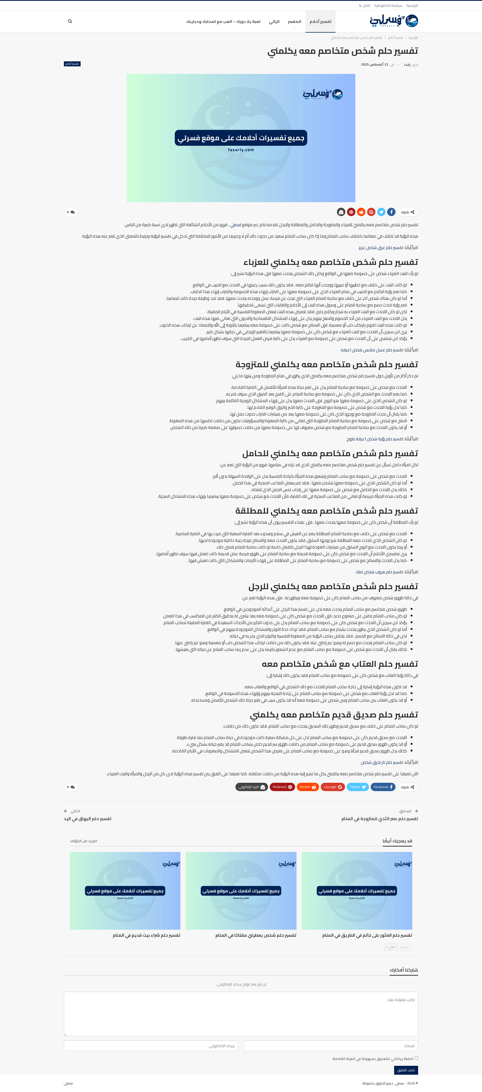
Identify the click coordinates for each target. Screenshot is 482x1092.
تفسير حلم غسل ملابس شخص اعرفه (372, 350)
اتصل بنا (364, 5)
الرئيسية (412, 5)
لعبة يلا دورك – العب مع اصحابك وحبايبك (223, 21)
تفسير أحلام (320, 21)
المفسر (294, 21)
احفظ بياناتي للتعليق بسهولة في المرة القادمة (372, 1058)
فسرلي (235, 225)
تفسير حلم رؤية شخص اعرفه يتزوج (375, 439)
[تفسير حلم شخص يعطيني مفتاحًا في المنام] (240, 890)
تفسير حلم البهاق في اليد (88, 819)
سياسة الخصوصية (388, 5)
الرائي (274, 21)
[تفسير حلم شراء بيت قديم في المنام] (125, 890)
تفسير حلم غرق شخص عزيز (381, 247)
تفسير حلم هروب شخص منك (379, 572)
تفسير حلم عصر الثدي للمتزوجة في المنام (379, 819)
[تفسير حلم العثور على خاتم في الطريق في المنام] (357, 890)
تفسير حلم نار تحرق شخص (382, 762)
